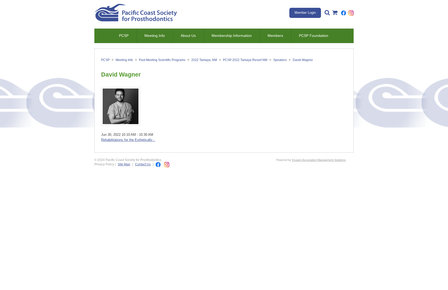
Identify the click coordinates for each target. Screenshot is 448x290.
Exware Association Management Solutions (319, 159)
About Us (188, 35)
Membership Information (232, 35)
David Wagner (303, 60)
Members (275, 35)
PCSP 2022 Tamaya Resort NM (245, 60)
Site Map (124, 164)
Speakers (280, 60)
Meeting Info (154, 35)
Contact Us (143, 164)
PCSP (124, 35)
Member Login (305, 13)
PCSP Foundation (313, 35)
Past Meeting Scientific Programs (162, 60)
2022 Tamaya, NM (204, 60)
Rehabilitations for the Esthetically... (128, 140)
